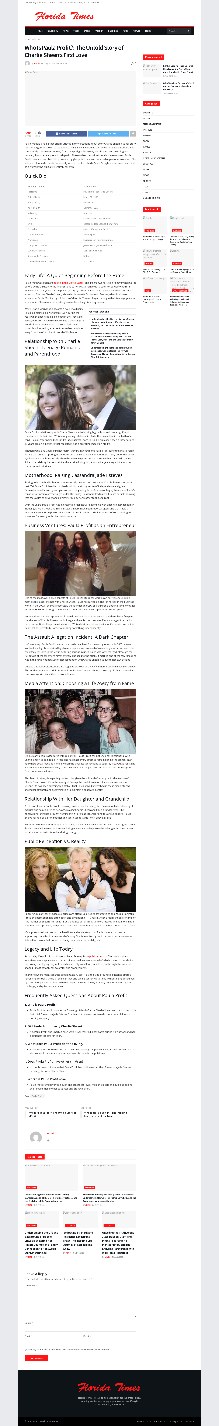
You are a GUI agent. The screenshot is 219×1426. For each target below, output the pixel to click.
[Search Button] (188, 31)
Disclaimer (95, 2)
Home (52, 2)
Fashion (99, 30)
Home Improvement (154, 158)
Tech (76, 30)
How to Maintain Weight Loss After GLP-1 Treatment (154, 270)
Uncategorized (152, 198)
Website (87, 1336)
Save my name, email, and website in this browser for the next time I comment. (69, 1349)
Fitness (147, 135)
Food (125, 30)
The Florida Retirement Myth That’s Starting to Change (154, 238)
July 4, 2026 (40, 1205)
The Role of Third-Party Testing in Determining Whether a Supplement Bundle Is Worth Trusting (182, 240)
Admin (37, 63)
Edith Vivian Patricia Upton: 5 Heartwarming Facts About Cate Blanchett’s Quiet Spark (178, 69)
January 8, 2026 (171, 93)
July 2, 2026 (79, 1253)
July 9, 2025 (50, 63)
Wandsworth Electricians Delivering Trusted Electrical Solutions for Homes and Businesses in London (180, 300)
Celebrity (52, 30)
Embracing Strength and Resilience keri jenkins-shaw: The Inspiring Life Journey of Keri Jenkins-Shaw (78, 1240)
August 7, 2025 (170, 76)
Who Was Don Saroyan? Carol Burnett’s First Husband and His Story (178, 86)
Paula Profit (37, 1096)
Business (113, 30)
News (66, 30)
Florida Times (37, 1421)
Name (29, 1322)
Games (86, 30)
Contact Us (61, 2)
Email (28, 1336)
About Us (72, 2)
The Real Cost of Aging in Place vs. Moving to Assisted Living (182, 270)
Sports (147, 181)
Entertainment (152, 124)
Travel (136, 30)
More (148, 30)
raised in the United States (69, 282)
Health (147, 152)
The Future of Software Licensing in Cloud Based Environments (152, 299)
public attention (98, 956)
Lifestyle (148, 163)
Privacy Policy (83, 2)
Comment (31, 1285)
